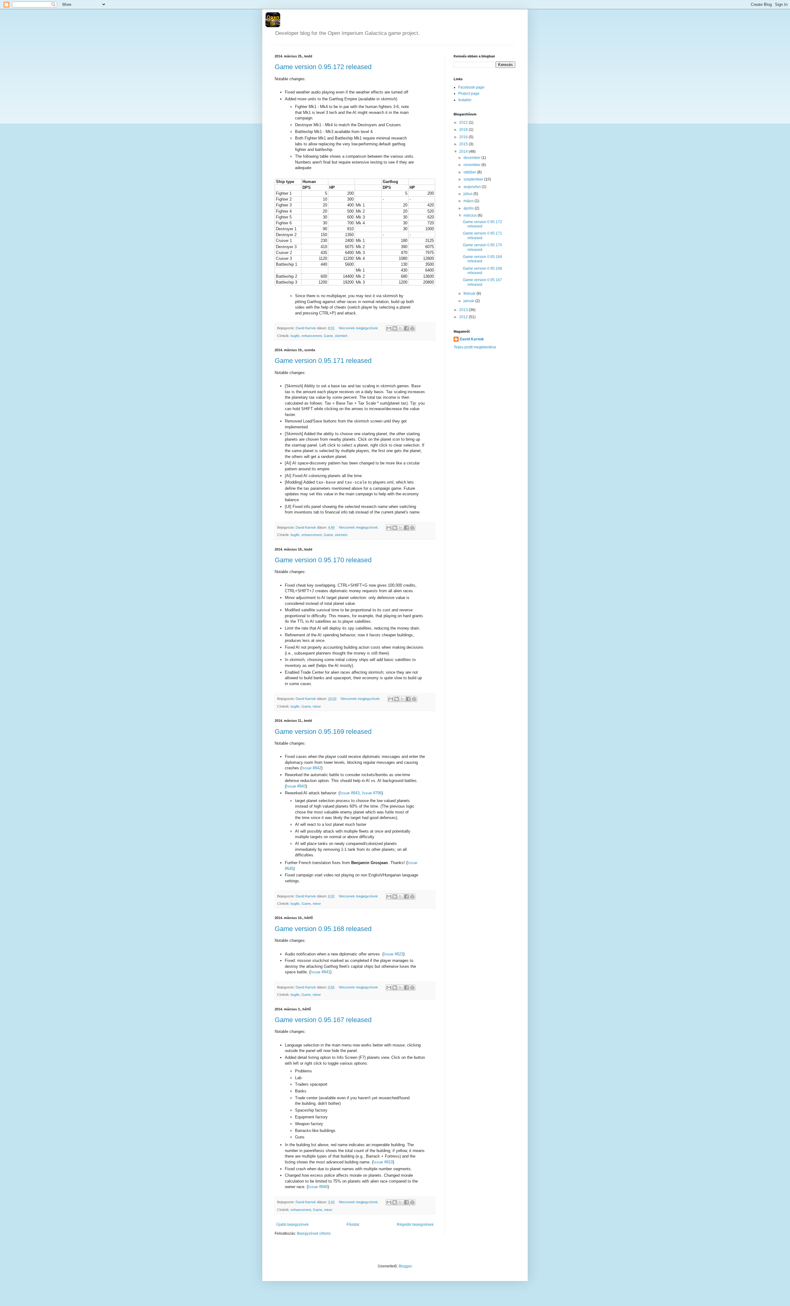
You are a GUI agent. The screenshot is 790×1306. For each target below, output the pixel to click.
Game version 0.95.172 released (323, 67)
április (469, 208)
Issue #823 (393, 954)
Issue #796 (372, 793)
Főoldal (353, 1224)
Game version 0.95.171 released (323, 360)
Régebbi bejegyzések (415, 1224)
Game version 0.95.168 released (323, 929)
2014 (464, 151)
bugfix (295, 336)
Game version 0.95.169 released (323, 731)
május (469, 201)
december (472, 158)
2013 (464, 310)
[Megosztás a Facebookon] (406, 328)
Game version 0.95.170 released (323, 560)
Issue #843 (296, 786)
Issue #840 (318, 1186)
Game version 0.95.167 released (323, 1020)
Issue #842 (311, 768)
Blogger (405, 1266)
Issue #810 (383, 1162)
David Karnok (472, 339)
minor (317, 706)
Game (328, 336)
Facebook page (471, 87)
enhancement (311, 336)
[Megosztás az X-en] (400, 328)
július (468, 194)
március (471, 215)
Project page (469, 93)
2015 (464, 144)
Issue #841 (320, 972)
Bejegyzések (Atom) (314, 1233)
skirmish (341, 336)
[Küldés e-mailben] (389, 328)
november (472, 165)
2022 (464, 122)
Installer (465, 100)
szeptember (474, 179)
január (469, 301)
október (470, 172)
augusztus (473, 187)
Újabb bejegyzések (292, 1224)
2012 (464, 317)
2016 (464, 137)
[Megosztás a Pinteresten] (412, 328)
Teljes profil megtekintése (475, 347)
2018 (464, 129)
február (470, 293)
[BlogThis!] (395, 328)
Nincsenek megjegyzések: (359, 328)
